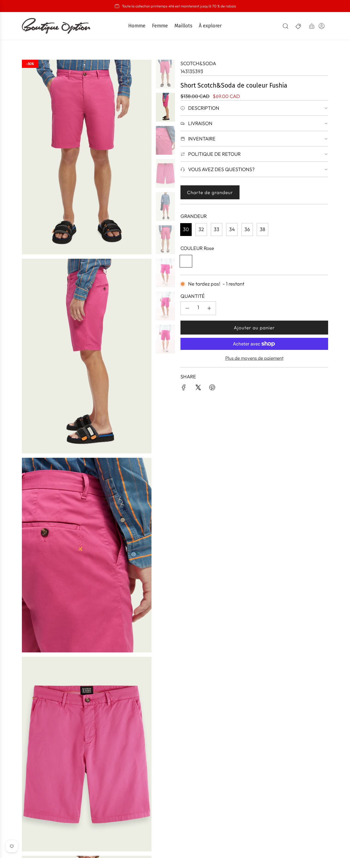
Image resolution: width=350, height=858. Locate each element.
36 (247, 229)
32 (201, 229)
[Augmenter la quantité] (209, 308)
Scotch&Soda (198, 63)
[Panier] (311, 26)
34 (232, 229)
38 (262, 229)
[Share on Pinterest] (212, 388)
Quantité (192, 296)
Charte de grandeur (210, 192)
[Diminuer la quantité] (187, 308)
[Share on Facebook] (183, 388)
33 (216, 229)
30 (186, 229)
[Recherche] (285, 26)
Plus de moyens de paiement (254, 358)
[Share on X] (198, 388)
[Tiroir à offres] (298, 26)
